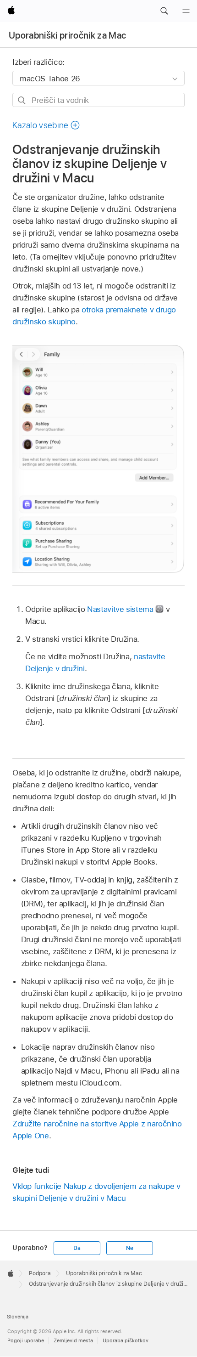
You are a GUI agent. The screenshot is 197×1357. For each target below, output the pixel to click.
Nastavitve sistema (120, 609)
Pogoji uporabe (25, 1340)
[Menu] (186, 11)
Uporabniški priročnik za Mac (67, 35)
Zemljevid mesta (73, 1340)
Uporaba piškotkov (125, 1340)
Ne (129, 1248)
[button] (164, 11)
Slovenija (17, 1316)
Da (77, 1248)
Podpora (40, 1273)
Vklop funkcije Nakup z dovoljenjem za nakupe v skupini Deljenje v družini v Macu (96, 1192)
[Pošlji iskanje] (22, 100)
